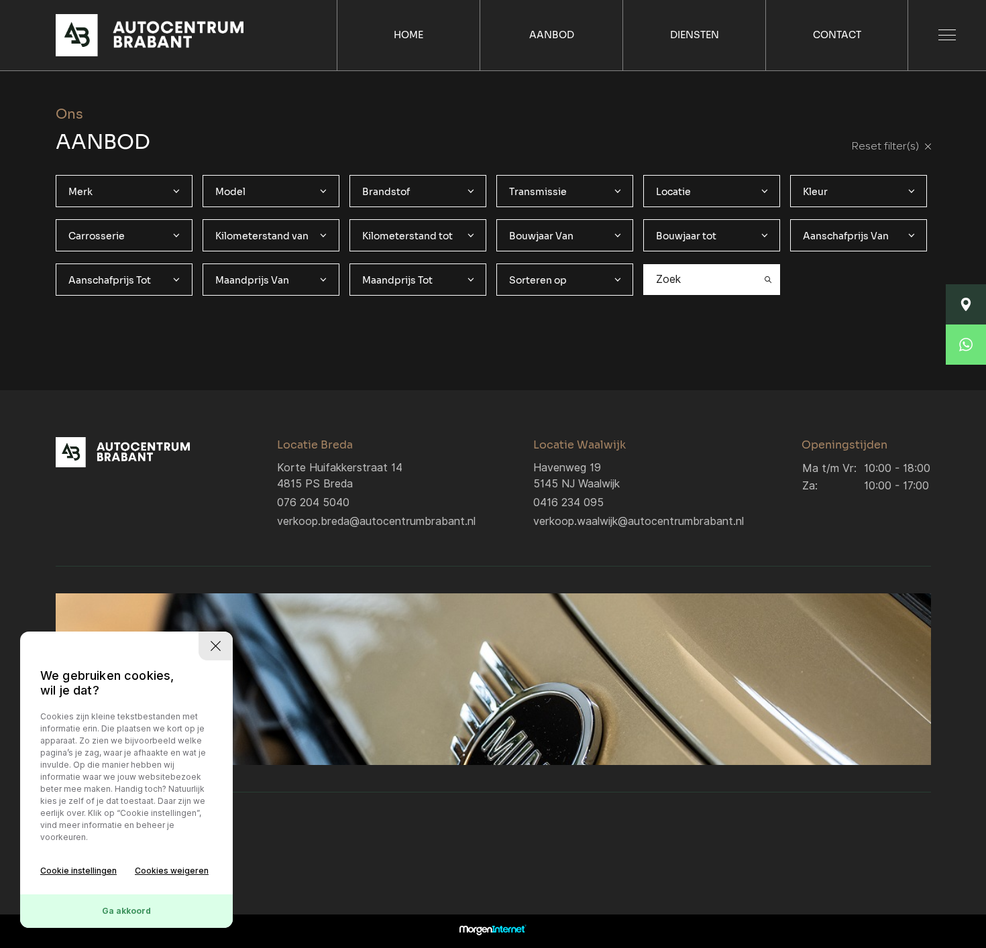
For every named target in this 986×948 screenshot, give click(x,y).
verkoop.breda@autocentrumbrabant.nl (376, 521)
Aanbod (551, 35)
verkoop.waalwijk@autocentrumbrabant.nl (638, 521)
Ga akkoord (126, 911)
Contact (837, 35)
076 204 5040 (313, 502)
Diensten (694, 35)
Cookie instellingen (78, 871)
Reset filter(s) (886, 146)
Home (408, 35)
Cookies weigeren (172, 871)
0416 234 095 (568, 502)
